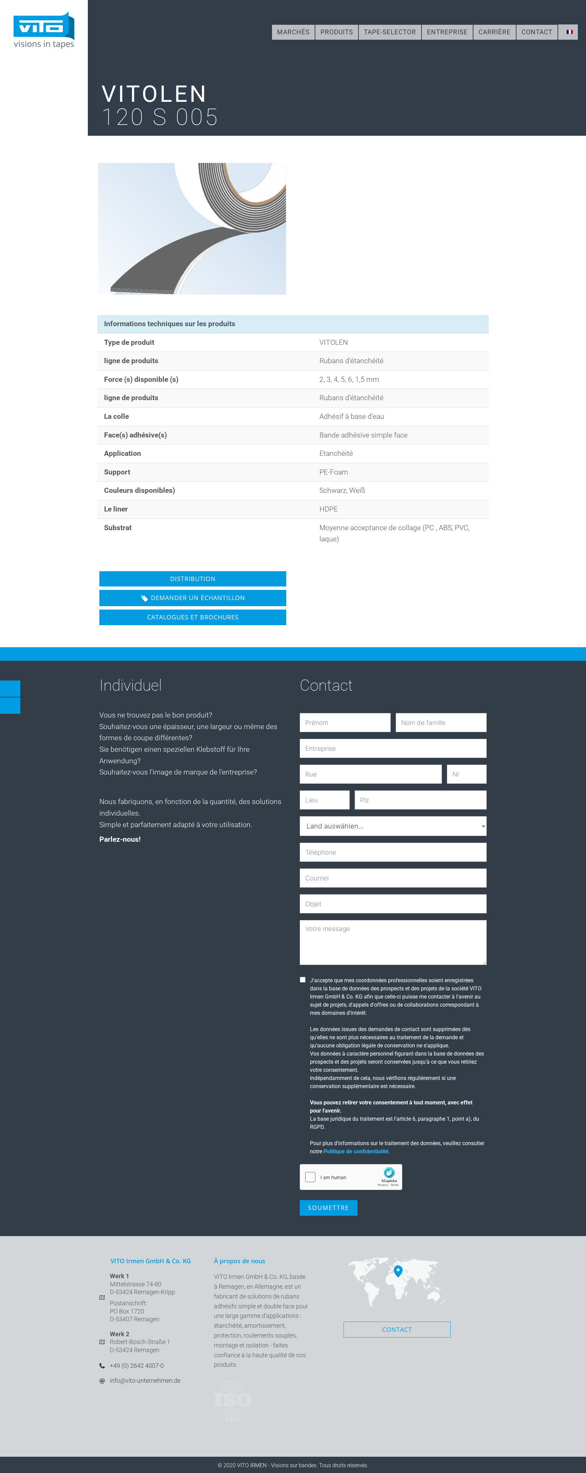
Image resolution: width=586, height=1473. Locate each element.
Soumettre (328, 1208)
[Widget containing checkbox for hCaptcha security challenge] (351, 1177)
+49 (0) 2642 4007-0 (137, 1365)
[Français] (568, 31)
